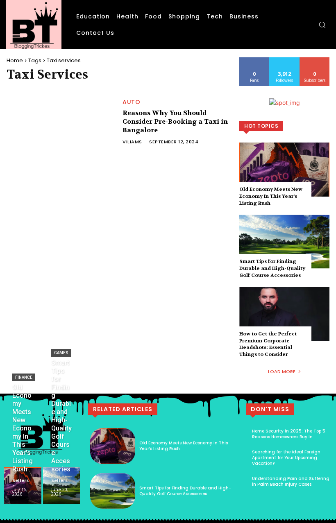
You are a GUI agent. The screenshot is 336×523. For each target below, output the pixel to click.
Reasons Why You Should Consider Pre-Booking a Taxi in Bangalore (175, 121)
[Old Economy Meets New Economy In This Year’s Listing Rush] (284, 170)
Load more (281, 371)
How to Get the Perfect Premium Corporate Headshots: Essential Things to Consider (268, 344)
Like (254, 60)
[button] (322, 24)
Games (61, 353)
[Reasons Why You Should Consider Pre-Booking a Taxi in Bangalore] (60, 122)
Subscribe (314, 60)
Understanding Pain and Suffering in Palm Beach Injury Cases (290, 481)
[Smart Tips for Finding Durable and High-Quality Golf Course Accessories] (284, 242)
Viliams (132, 141)
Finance (23, 377)
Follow (284, 60)
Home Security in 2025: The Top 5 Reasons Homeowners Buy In (288, 434)
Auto (131, 102)
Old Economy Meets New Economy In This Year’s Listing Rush (270, 196)
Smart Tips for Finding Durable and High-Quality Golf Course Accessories (272, 268)
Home (15, 60)
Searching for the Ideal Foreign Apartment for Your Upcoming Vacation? (286, 457)
